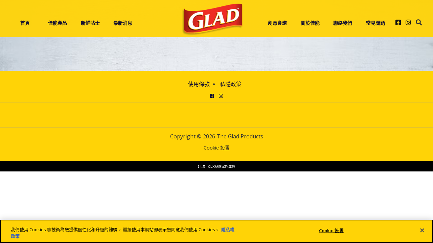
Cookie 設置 (217, 148)
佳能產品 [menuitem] (57, 23)
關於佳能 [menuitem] (310, 23)
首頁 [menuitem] (25, 23)
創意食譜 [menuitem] (277, 23)
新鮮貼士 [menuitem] (90, 23)
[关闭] (422, 230)
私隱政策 (231, 84)
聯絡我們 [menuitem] (342, 23)
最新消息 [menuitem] (122, 23)
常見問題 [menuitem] (375, 23)
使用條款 (199, 84)
